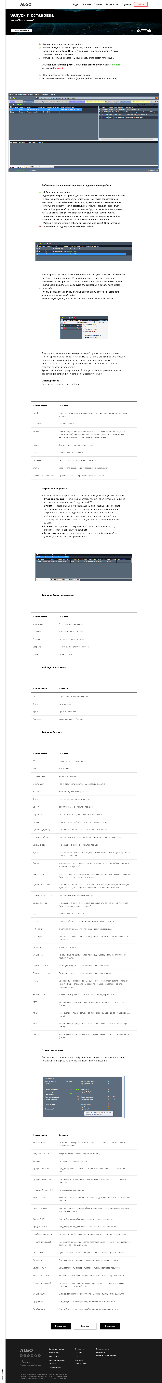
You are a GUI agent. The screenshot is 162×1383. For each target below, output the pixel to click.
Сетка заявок (54, 1356)
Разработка (112, 4)
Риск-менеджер (55, 1353)
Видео (76, 4)
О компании (79, 1349)
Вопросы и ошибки (103, 1349)
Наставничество (55, 1367)
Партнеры (78, 1352)
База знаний (100, 1352)
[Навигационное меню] (2, 3)
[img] (21, 1355)
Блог (76, 1356)
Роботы (87, 4)
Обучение (126, 4)
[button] (141, 4)
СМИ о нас (79, 1360)
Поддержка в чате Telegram (106, 1355)
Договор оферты (81, 1363)
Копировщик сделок (56, 1349)
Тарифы (98, 4)
